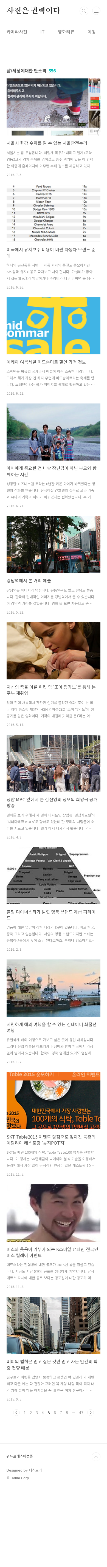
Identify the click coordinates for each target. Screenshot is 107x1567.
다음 (90, 1412)
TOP (96, 1456)
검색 (84, 11)
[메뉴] (96, 11)
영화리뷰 (66, 31)
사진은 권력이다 (33, 11)
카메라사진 (17, 31)
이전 (16, 1412)
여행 (92, 31)
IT (42, 31)
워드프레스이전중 (20, 1456)
